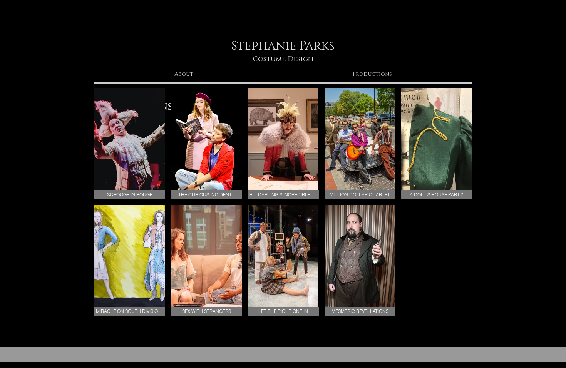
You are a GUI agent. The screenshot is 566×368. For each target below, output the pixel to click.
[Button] (280, 25)
